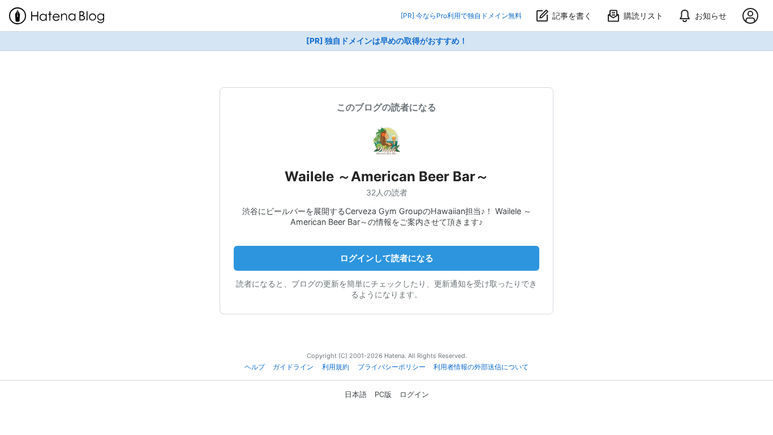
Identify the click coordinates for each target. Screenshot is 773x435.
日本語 (356, 394)
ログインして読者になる (386, 258)
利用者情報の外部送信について (481, 367)
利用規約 (335, 367)
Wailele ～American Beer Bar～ (387, 176)
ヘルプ (254, 367)
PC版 (383, 394)
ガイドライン (293, 367)
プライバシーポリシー (392, 367)
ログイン (414, 394)
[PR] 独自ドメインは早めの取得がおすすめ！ (386, 40)
